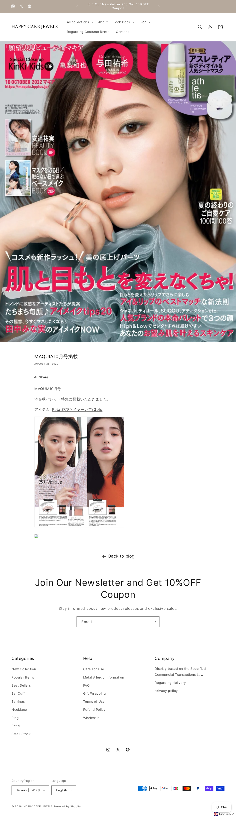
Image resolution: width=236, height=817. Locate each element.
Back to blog (121, 556)
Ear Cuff (18, 693)
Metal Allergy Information (103, 677)
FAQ (86, 685)
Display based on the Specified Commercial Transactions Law (180, 671)
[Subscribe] (154, 621)
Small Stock (21, 734)
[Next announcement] (159, 6)
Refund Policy (94, 709)
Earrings (18, 701)
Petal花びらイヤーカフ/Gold (77, 409)
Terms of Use (94, 701)
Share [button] (43, 377)
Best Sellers (21, 685)
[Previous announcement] (77, 6)
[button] (79, 22)
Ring (15, 718)
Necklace (19, 709)
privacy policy (166, 691)
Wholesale (91, 718)
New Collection (24, 669)
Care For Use (93, 669)
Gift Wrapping (94, 693)
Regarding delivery (170, 683)
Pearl (16, 726)
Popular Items (23, 677)
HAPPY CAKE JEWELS (38, 806)
